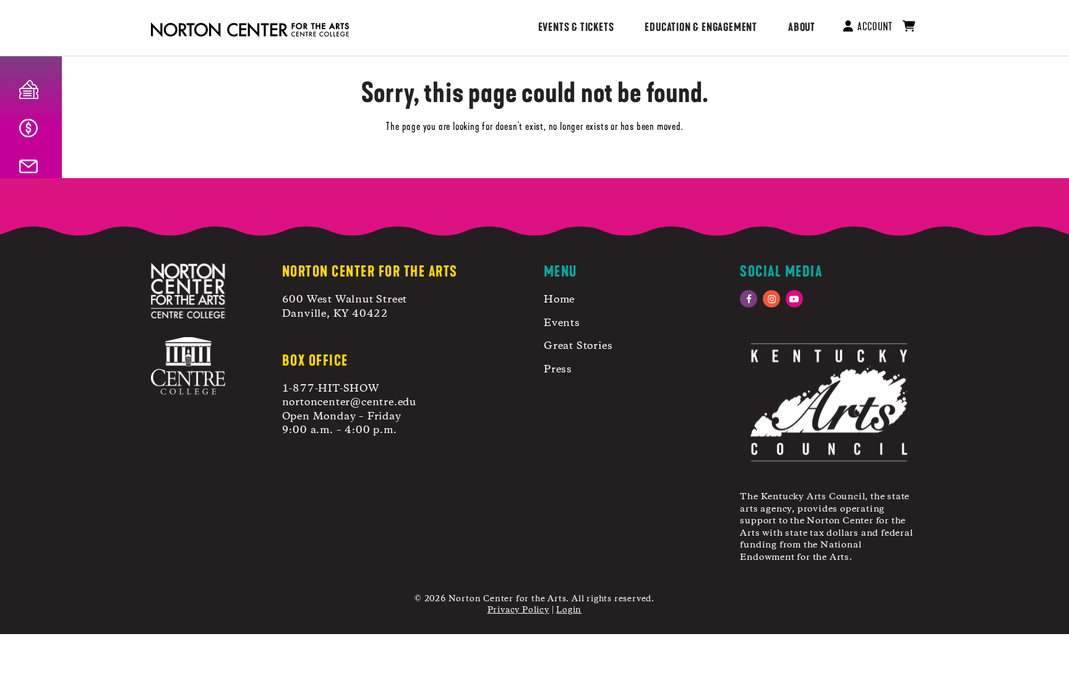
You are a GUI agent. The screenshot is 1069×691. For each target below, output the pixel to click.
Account (873, 26)
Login (569, 610)
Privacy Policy (518, 610)
